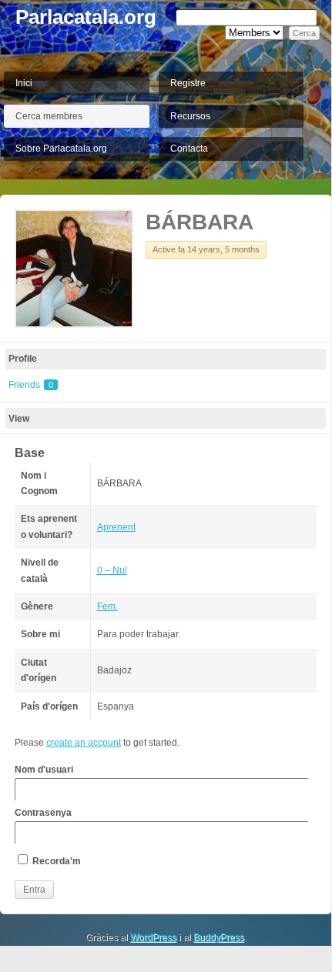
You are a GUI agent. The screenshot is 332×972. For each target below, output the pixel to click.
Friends (30, 384)
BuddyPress (218, 937)
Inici (23, 83)
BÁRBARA (199, 222)
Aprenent (116, 527)
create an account (83, 742)
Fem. (107, 606)
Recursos (190, 116)
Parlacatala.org (85, 16)
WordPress (153, 937)
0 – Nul (112, 570)
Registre (188, 83)
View (18, 418)
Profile (22, 358)
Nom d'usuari (44, 769)
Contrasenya (43, 812)
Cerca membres (48, 116)
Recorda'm (55, 861)
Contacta (189, 148)
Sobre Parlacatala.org (61, 148)
